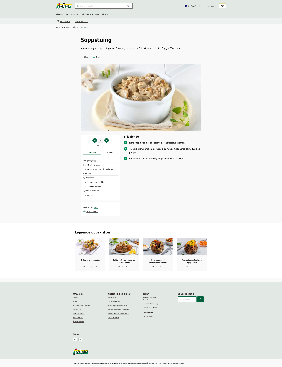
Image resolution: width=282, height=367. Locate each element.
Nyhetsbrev (77, 309)
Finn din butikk (62, 14)
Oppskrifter (75, 14)
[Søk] (200, 299)
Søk (129, 6)
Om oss (75, 297)
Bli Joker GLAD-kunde (90, 14)
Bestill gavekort (113, 317)
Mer (112, 14)
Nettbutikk (112, 297)
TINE (96, 207)
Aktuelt (105, 14)
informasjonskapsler (135, 363)
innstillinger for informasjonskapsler (172, 363)
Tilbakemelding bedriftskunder (118, 313)
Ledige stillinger (78, 313)
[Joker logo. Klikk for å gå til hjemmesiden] (64, 6)
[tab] (92, 152)
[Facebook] (75, 339)
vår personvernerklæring (119, 363)
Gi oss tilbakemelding (150, 304)
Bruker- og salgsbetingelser (117, 305)
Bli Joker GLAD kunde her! (82, 305)
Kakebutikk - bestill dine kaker (118, 309)
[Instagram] (80, 339)
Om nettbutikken (114, 301)
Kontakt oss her (148, 316)
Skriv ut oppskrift (92, 211)
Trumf (75, 301)
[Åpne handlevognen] (222, 6)
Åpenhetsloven (78, 321)
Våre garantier (78, 317)
